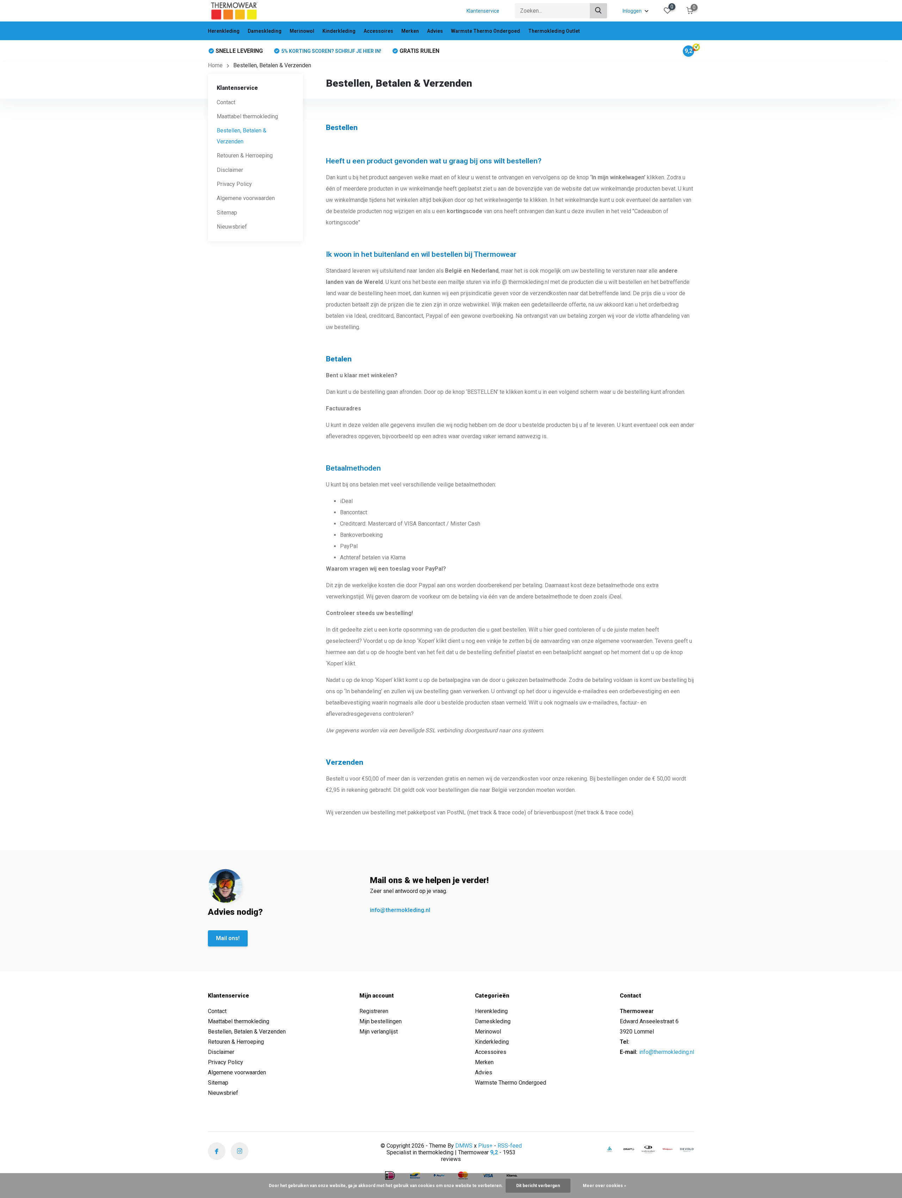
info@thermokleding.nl (400, 910)
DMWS (463, 1145)
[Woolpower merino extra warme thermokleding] (668, 1149)
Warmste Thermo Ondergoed (485, 31)
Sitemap (227, 212)
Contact (226, 102)
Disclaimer (230, 169)
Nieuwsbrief (232, 226)
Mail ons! (228, 938)
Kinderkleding (339, 31)
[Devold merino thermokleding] (687, 1149)
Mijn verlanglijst (378, 1031)
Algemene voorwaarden (246, 198)
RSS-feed (510, 1145)
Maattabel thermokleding (247, 116)
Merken (410, 31)
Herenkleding (224, 31)
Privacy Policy (234, 184)
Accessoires (378, 31)
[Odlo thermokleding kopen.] (610, 1149)
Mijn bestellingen (380, 1021)
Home (215, 65)
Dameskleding (265, 31)
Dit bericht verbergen (538, 1185)
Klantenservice (483, 11)
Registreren (373, 1011)
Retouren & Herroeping (245, 155)
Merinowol (302, 31)
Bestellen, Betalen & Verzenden (247, 1031)
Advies (435, 31)
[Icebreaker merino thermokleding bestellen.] (648, 1149)
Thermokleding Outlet (554, 31)
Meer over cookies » (604, 1185)
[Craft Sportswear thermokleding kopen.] (629, 1149)
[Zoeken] (598, 11)
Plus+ (485, 1145)
